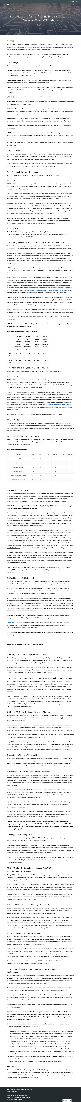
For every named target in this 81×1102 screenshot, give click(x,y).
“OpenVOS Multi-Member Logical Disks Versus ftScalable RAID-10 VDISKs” (28, 545)
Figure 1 (9, 667)
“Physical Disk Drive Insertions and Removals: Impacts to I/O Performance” (32, 213)
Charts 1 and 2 (11, 622)
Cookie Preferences (26, 1097)
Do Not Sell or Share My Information (15, 1099)
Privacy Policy (10, 1097)
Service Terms (17, 1097)
